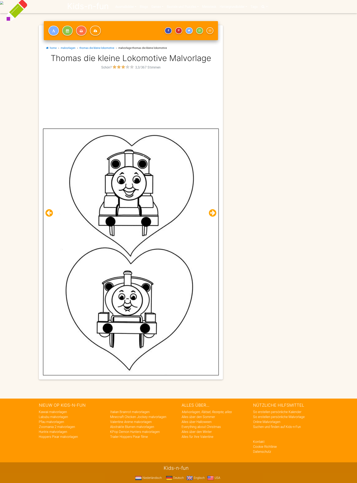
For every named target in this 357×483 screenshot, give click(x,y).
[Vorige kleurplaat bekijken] (50, 213)
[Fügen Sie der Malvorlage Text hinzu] (53, 31)
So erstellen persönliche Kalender (277, 412)
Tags (254, 7)
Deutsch (178, 478)
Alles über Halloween (197, 422)
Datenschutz (262, 451)
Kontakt (258, 442)
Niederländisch (152, 478)
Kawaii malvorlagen (53, 412)
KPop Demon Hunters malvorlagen (135, 432)
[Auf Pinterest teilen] (178, 30)
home (53, 48)
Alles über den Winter (197, 432)
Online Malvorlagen (266, 422)
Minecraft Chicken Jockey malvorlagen (138, 417)
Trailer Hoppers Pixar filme (129, 437)
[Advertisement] (131, 100)
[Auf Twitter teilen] (189, 30)
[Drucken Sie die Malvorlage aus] (81, 31)
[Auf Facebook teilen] (168, 30)
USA (217, 478)
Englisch (199, 478)
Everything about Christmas (201, 427)
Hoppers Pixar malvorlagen (58, 437)
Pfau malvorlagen (51, 422)
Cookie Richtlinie (265, 447)
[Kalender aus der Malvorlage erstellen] (67, 31)
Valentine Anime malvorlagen (131, 422)
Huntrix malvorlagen (53, 432)
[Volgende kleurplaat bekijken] (211, 213)
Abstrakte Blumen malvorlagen (132, 427)
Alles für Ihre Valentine (197, 437)
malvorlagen (68, 48)
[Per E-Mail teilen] (209, 30)
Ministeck (209, 7)
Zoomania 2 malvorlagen (57, 427)
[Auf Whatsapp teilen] (199, 30)
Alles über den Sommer (198, 417)
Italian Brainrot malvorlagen (130, 412)
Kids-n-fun (88, 6)
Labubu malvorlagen (53, 417)
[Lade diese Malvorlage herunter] (95, 31)
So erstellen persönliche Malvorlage (279, 417)
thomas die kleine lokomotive (97, 48)
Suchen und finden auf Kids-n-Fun (277, 427)
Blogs (144, 7)
